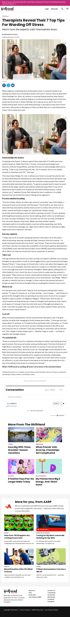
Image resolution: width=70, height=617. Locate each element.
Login (47, 9)
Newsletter (51, 597)
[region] (35, 404)
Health (6, 566)
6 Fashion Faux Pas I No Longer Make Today (21, 480)
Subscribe (54, 9)
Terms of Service (25, 610)
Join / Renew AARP (35, 597)
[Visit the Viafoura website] (60, 415)
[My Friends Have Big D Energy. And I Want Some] (49, 466)
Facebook (4, 85)
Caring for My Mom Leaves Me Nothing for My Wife (50, 536)
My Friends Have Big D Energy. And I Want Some (48, 481)
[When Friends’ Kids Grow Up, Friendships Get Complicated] (49, 434)
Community (52, 592)
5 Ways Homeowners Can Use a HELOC (51, 570)
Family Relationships (43, 533)
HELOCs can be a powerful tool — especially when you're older (50, 576)
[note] (34, 81)
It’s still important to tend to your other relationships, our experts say (48, 542)
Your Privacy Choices (51, 610)
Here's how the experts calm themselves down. (30, 29)
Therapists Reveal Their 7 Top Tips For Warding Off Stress (33, 22)
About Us (32, 590)
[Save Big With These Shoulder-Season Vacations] (21, 434)
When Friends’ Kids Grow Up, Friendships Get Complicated (47, 450)
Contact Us (51, 590)
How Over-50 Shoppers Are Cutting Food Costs (17, 536)
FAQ (30, 592)
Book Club (32, 595)
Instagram (51, 601)
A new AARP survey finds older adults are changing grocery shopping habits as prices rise (19, 542)
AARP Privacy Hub (37, 610)
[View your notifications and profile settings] (63, 403)
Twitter (8, 85)
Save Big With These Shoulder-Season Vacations (19, 450)
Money (6, 533)
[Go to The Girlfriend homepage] (8, 9)
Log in (47, 390)
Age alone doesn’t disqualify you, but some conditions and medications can (17, 576)
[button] (62, 8)
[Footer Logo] (15, 591)
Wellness (5, 16)
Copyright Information (11, 610)
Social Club (51, 595)
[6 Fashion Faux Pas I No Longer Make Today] (21, 466)
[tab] (12, 403)
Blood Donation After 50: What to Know (18, 570)
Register (52, 390)
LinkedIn (13, 85)
